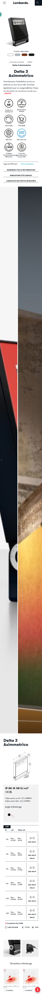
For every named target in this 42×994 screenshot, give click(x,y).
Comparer (9, 990)
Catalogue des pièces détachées (21, 181)
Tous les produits (17, 62)
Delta (30, 62)
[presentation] (2, 460)
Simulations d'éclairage (21, 175)
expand (8, 93)
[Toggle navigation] (4, 2)
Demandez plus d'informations (21, 170)
